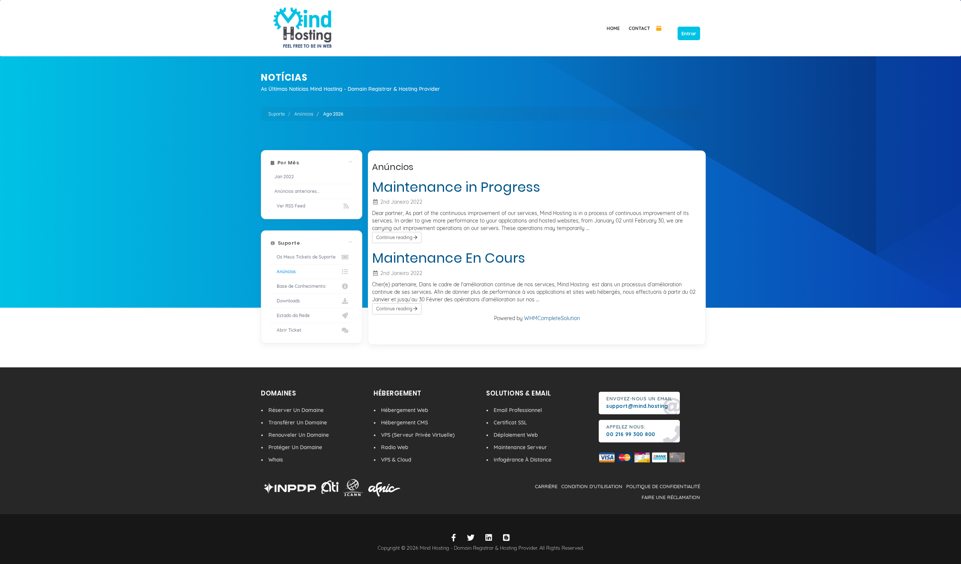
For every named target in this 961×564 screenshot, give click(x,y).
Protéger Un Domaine (295, 447)
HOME (613, 28)
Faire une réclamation (671, 497)
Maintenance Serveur (520, 447)
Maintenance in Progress (456, 187)
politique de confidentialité (663, 486)
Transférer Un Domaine (297, 422)
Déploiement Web (516, 435)
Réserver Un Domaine (296, 410)
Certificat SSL (510, 422)
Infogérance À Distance (522, 459)
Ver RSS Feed (289, 206)
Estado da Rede (292, 315)
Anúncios (303, 114)
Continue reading (394, 237)
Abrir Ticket (287, 330)
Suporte (276, 114)
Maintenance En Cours (448, 258)
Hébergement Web (404, 410)
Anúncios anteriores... (297, 191)
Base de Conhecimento (299, 286)
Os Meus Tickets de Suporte (305, 257)
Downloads (287, 301)
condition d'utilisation (591, 486)
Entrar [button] (688, 33)
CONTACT (639, 28)
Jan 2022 (284, 176)
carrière (546, 486)
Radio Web (394, 447)
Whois (275, 459)
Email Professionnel (518, 410)
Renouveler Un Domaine (298, 435)
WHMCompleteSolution (552, 318)
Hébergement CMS (404, 422)
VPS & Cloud (396, 459)
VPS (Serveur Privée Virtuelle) (418, 435)
